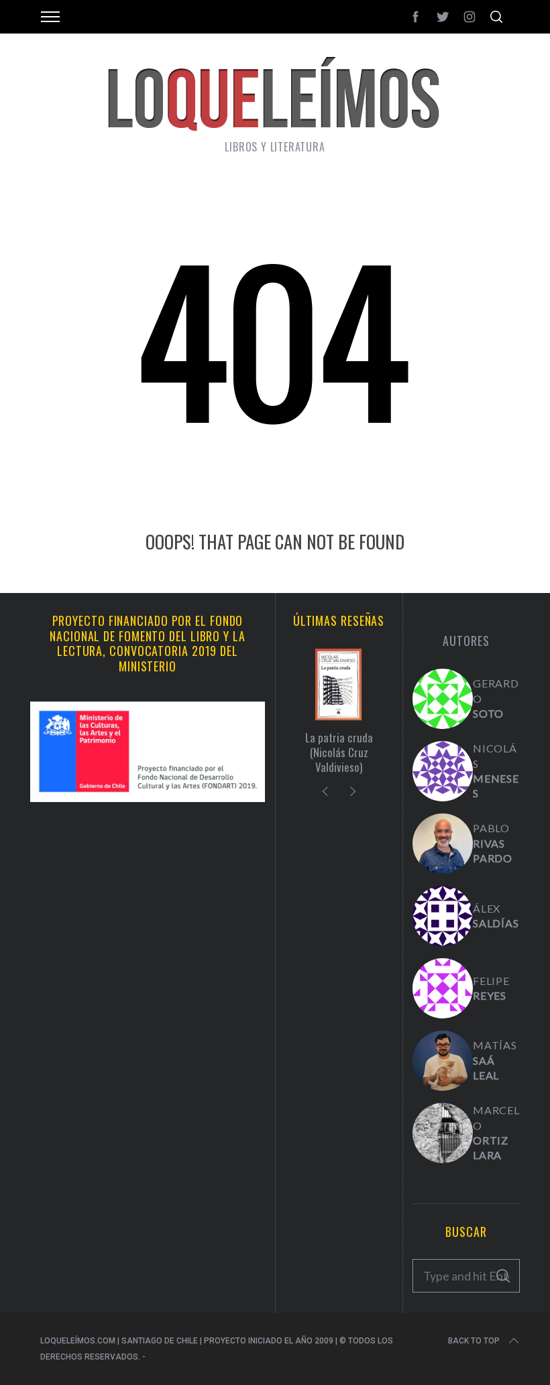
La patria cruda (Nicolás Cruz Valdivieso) (339, 752)
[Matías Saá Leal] (442, 1061)
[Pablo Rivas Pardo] (442, 843)
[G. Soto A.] (442, 699)
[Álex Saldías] (442, 916)
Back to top (474, 1340)
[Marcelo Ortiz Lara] (442, 1133)
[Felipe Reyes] (442, 988)
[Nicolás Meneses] (442, 771)
